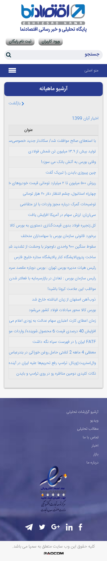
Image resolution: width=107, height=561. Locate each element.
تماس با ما (90, 437)
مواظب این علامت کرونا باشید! (72, 289)
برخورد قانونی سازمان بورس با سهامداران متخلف (58, 236)
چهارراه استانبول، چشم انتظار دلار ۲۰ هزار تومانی (59, 194)
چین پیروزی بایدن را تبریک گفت (71, 173)
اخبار (95, 446)
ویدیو (94, 420)
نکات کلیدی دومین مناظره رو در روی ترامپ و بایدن (56, 374)
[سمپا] (53, 18)
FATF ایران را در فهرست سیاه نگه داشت (64, 342)
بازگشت (15, 103)
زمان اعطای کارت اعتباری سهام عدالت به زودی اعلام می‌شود (49, 321)
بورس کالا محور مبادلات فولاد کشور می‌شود (62, 310)
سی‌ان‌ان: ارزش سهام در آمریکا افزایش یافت (62, 215)
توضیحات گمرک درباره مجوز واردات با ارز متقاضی (58, 204)
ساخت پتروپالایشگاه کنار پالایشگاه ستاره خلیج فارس (55, 257)
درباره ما (92, 462)
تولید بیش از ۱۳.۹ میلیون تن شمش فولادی (62, 151)
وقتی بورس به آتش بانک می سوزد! (68, 162)
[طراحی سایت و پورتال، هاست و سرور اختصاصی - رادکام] (54, 553)
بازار (95, 454)
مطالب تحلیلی (87, 429)
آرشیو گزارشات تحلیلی (82, 412)
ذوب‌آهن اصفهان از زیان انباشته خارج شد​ (64, 300)
